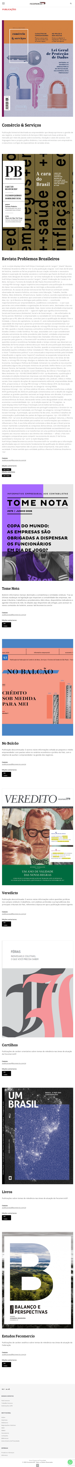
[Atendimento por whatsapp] (70, 1462)
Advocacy (4, 1455)
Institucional (3, 3)
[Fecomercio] (37, 3)
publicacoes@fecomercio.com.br (14, 460)
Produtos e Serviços (7, 1452)
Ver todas (6, 469)
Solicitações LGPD (7, 1406)
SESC (3, 1428)
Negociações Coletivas (8, 1425)
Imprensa (4, 1420)
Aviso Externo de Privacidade (10, 1441)
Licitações (4, 1435)
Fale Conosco (5, 1400)
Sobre (3, 1417)
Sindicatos (4, 1422)
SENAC (3, 1430)
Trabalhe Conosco (7, 1403)
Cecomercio (5, 1433)
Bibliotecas (4, 1438)
